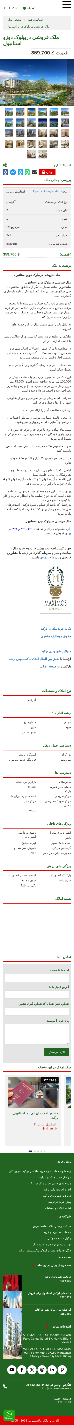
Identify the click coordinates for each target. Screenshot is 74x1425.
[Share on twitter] (20, 172)
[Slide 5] (44, 1151)
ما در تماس (47, 557)
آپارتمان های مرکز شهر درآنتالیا (53, 1309)
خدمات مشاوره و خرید (57, 1232)
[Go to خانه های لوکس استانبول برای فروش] (12, 1296)
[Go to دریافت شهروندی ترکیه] (12, 1280)
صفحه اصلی (14, 19)
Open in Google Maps (47, 191)
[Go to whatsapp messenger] (27, 172)
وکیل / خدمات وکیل (59, 1238)
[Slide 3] (38, 1151)
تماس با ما (64, 1256)
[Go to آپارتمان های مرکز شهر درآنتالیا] (12, 1313)
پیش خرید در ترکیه (59, 1201)
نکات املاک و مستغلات (57, 1207)
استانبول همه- (36, 19)
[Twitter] (32, 1369)
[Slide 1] (30, 1151)
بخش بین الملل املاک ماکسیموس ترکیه (34, 659)
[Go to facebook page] (5, 172)
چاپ (49, 172)
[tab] (9, 112)
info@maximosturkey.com (56, 1388)
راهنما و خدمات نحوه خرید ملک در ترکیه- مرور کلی (40, 1171)
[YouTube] (11, 1369)
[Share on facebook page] (13, 172)
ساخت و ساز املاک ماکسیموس (52, 1226)
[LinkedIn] (52, 1369)
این (68, 528)
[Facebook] (22, 1369)
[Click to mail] (34, 172)
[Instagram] (42, 1369)
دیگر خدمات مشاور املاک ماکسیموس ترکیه (44, 1250)
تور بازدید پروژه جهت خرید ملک (52, 1244)
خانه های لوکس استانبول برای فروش (49, 1293)
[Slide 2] (35, 1151)
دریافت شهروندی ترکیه (56, 651)
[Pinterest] (62, 1369)
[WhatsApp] (9, 1415)
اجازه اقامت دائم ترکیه (57, 1189)
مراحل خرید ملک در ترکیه (55, 1177)
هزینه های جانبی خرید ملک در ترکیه (49, 1183)
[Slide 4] (41, 1151)
